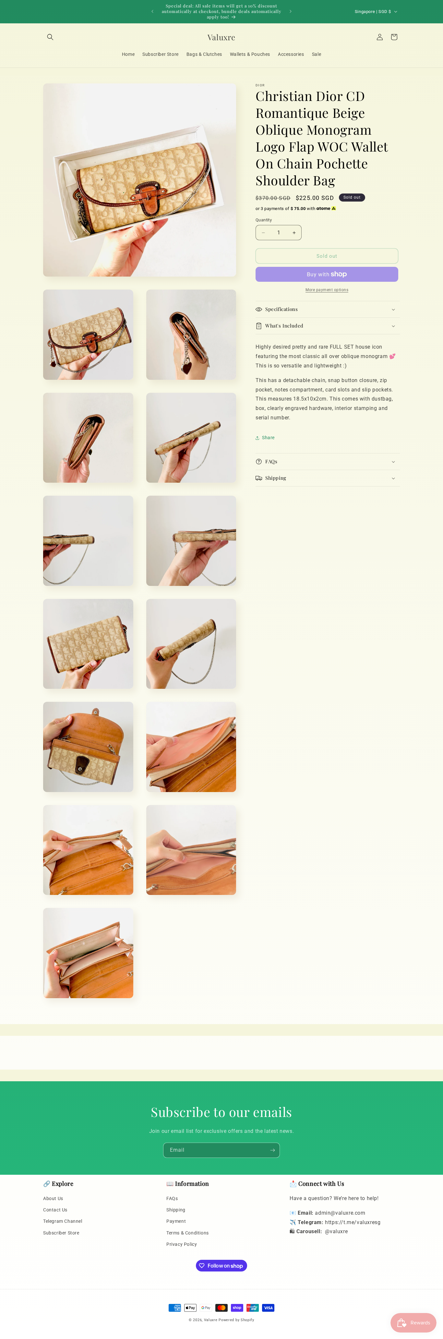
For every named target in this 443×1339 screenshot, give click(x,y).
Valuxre (211, 1320)
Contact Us (55, 1210)
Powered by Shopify (236, 1320)
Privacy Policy (181, 1244)
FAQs (172, 1198)
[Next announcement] (290, 11)
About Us (53, 1198)
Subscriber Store (61, 1232)
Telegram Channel (62, 1221)
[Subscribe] (272, 1150)
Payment (176, 1221)
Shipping (176, 1210)
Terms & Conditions (187, 1232)
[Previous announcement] (152, 11)
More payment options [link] (326, 290)
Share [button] (268, 437)
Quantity (264, 219)
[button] (50, 37)
